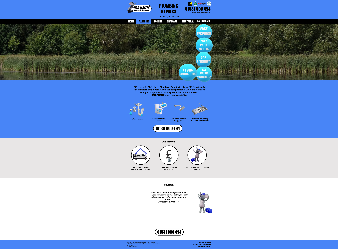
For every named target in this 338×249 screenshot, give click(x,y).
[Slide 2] (161, 217)
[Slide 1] (159, 217)
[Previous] (136, 205)
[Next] (187, 205)
